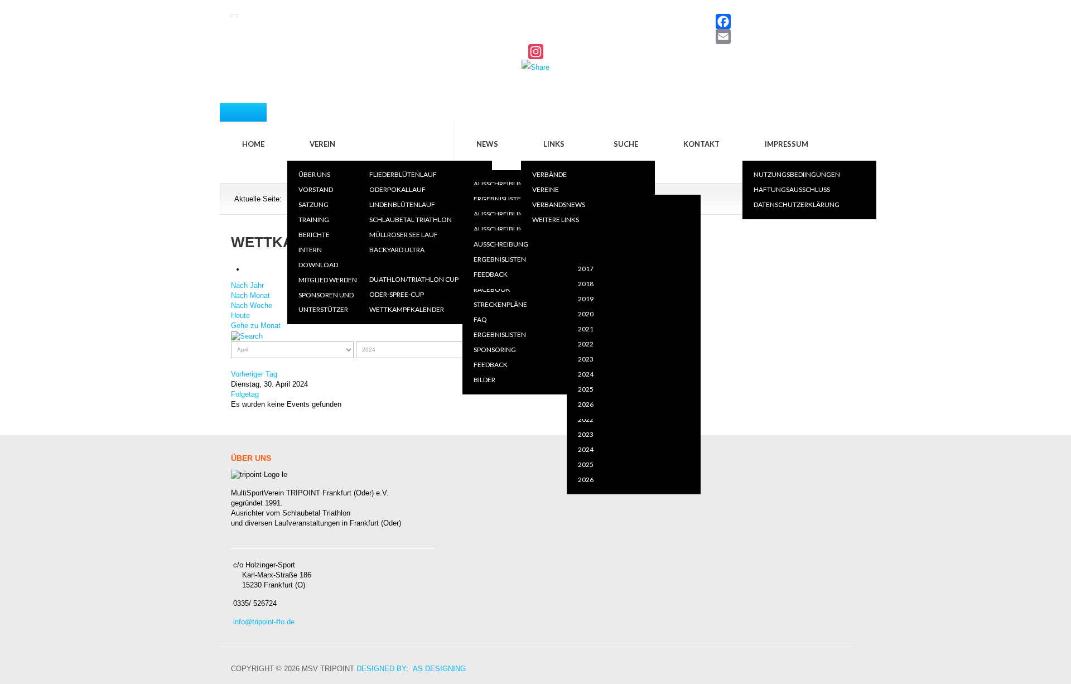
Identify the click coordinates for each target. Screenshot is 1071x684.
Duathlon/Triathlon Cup (414, 279)
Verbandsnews (558, 204)
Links (554, 143)
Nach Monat (250, 295)
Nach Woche (251, 305)
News (487, 143)
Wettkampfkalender (406, 309)
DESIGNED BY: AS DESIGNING (411, 668)
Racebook (492, 289)
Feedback (491, 364)
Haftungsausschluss (792, 189)
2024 (586, 449)
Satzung (313, 204)
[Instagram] (535, 51)
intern (310, 249)
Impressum (786, 143)
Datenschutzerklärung (797, 204)
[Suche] (247, 335)
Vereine (545, 189)
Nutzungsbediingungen (797, 174)
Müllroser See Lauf (403, 234)
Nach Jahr (247, 285)
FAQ (480, 319)
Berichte (314, 234)
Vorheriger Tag (254, 374)
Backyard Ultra (396, 249)
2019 (586, 238)
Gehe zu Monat (256, 325)
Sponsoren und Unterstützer (326, 302)
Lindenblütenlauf (402, 204)
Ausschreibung (501, 184)
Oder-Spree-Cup (396, 294)
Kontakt (701, 143)
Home (253, 143)
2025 (586, 464)
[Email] (535, 36)
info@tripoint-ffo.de (264, 622)
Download (318, 265)
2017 (586, 268)
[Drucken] (247, 269)
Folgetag (245, 394)
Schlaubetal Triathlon (410, 219)
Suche (626, 143)
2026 (586, 479)
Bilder (484, 379)
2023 (586, 434)
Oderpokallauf (397, 189)
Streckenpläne (500, 304)
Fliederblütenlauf (403, 174)
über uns (314, 174)
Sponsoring (495, 349)
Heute (240, 315)
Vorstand (315, 189)
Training (313, 219)
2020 (586, 253)
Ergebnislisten (500, 199)
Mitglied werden (327, 280)
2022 (586, 419)
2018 (586, 284)
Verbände (549, 174)
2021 (586, 329)
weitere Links (555, 219)
